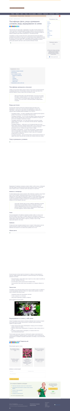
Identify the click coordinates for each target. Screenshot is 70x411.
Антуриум (48, 33)
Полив (13, 76)
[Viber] (14, 26)
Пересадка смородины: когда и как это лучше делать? (22, 385)
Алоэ (48, 27)
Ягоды (26, 13)
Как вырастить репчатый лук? (17, 393)
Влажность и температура (17, 75)
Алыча (48, 29)
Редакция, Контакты (33, 405)
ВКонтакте (9, 408)
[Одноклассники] (11, 26)
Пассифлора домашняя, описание (17, 70)
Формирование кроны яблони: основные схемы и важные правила (22, 388)
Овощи (12, 13)
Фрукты (17, 13)
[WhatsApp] (15, 26)
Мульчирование (15, 391)
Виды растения (14, 72)
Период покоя (14, 81)
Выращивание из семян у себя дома (17, 82)
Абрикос (48, 21)
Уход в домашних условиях (16, 73)
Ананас (48, 32)
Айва (48, 26)
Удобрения (39, 13)
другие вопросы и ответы (19, 395)
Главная (11, 18)
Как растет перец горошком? (17, 390)
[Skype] (17, 26)
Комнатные (52, 13)
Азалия (48, 24)
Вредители (46, 13)
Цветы (22, 13)
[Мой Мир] (12, 26)
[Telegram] (18, 26)
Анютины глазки (49, 35)
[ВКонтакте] (10, 26)
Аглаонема (49, 23)
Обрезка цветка (15, 79)
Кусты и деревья (32, 13)
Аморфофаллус (49, 30)
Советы (57, 13)
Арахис (48, 36)
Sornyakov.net (15, 403)
